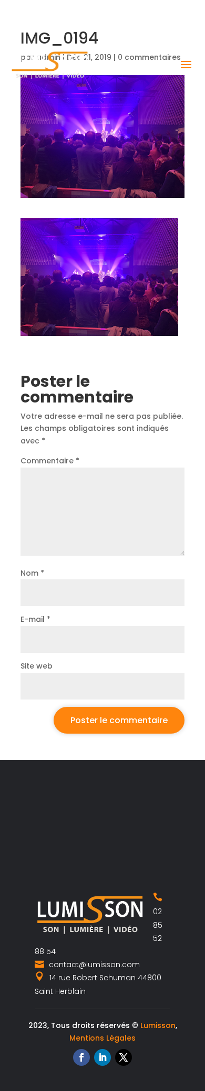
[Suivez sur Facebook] (81, 1057)
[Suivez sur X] (123, 1057)
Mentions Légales (102, 1038)
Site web (36, 666)
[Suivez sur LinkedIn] (102, 1057)
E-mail (35, 619)
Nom (32, 573)
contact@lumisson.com (93, 964)
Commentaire (49, 461)
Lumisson (158, 1025)
